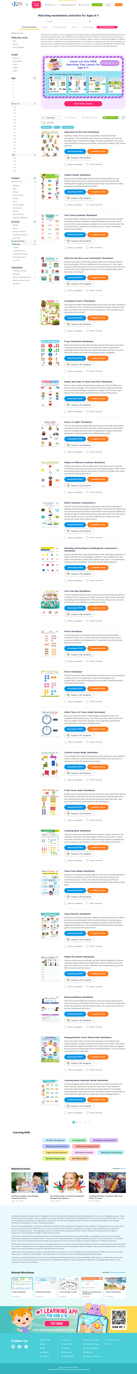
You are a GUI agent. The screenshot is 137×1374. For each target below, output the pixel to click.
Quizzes (74, 27)
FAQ (109, 1344)
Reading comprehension (57, 1146)
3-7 (15, 116)
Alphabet (16, 186)
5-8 (15, 148)
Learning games (88, 27)
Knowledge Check (19, 257)
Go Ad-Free (97, 4)
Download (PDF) (75, 151)
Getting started (69, 1356)
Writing (15, 192)
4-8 (15, 136)
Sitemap (67, 1348)
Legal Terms (63, 1367)
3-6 (15, 113)
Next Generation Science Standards (21, 282)
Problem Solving (19, 251)
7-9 (15, 168)
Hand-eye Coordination (111, 1152)
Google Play (68, 1344)
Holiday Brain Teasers (20, 254)
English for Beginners (20, 217)
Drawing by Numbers (20, 235)
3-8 (15, 120)
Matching (17, 244)
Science (15, 211)
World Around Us (19, 214)
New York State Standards (22, 277)
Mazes (15, 228)
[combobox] (52, 117)
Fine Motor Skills (79, 1158)
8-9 (15, 171)
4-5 (15, 126)
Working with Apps (92, 1344)
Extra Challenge (18, 47)
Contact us (46, 1356)
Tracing (15, 225)
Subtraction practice (84, 1152)
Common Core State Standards (20, 272)
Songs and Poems (19, 231)
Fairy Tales (16, 238)
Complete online (97, 151)
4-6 (15, 129)
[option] (29, 1187)
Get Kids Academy (92, 1348)
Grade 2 (15, 68)
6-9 (15, 161)
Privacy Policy (73, 1367)
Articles (123, 1169)
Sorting (16, 247)
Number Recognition (55, 1140)
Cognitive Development (56, 1152)
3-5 (15, 110)
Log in (109, 4)
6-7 (15, 155)
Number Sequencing (55, 1158)
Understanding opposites (87, 1146)
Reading (16, 198)
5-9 (15, 152)
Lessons (45, 27)
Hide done (50, 123)
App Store (67, 1340)
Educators (51, 5)
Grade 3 (15, 71)
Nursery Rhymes (18, 205)
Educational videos (59, 27)
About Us (45, 1352)
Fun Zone (16, 260)
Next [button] (127, 1187)
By (43, 118)
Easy (14, 41)
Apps (44, 1344)
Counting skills (78, 1140)
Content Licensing (114, 1340)
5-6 (15, 142)
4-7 (15, 132)
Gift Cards (85, 5)
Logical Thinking (18, 241)
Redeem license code (93, 1356)
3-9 (15, 123)
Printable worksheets (29, 27)
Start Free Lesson (83, 103)
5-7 (15, 145)
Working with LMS (92, 1340)
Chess (15, 202)
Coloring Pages (18, 195)
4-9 (15, 139)
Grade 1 (15, 64)
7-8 (15, 164)
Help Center (68, 1352)
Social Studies (18, 208)
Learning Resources (68, 5)
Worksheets (46, 1340)
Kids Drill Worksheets (107, 27)
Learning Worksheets (118, 1272)
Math (14, 189)
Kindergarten (17, 61)
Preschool (16, 58)
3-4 (15, 107)
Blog (43, 1348)
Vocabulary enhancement (104, 1140)
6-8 (15, 158)
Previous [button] (10, 1187)
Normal (15, 44)
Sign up (118, 4)
